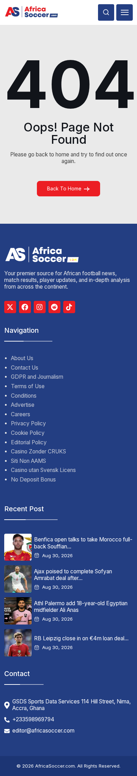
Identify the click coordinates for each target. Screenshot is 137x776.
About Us (22, 358)
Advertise (22, 405)
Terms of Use (28, 386)
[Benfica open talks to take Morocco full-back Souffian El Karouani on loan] (18, 547)
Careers (20, 414)
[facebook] (25, 307)
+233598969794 (33, 719)
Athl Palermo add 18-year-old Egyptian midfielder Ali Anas (81, 606)
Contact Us (24, 367)
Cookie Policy (28, 433)
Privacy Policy (28, 423)
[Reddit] (54, 307)
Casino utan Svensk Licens (43, 470)
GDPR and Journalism (37, 376)
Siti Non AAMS (28, 461)
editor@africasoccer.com (43, 731)
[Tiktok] (69, 307)
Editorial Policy (29, 442)
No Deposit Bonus (33, 479)
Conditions (24, 395)
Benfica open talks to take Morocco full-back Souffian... (83, 542)
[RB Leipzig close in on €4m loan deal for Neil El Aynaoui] (18, 642)
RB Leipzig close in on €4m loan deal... (81, 638)
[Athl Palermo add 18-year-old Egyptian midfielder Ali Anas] (18, 611)
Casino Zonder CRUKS (38, 451)
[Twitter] (10, 307)
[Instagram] (40, 307)
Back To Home (64, 188)
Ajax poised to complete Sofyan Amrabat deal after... (73, 574)
